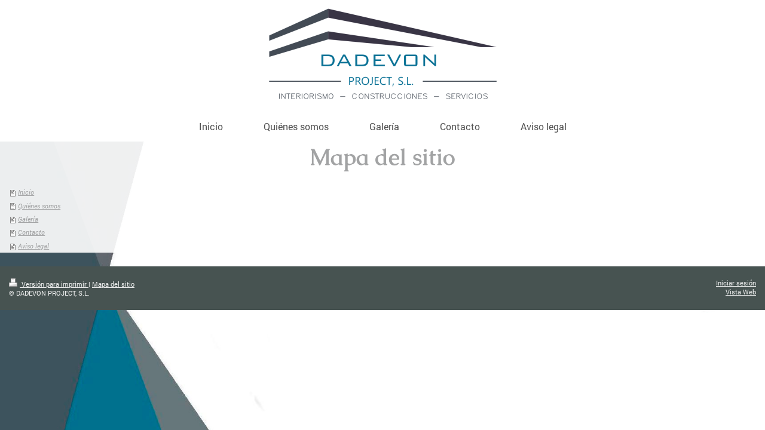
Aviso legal (33, 245)
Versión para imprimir (54, 284)
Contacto (31, 232)
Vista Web (741, 291)
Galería (28, 218)
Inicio (26, 192)
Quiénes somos (39, 205)
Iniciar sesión (736, 282)
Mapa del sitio (113, 284)
